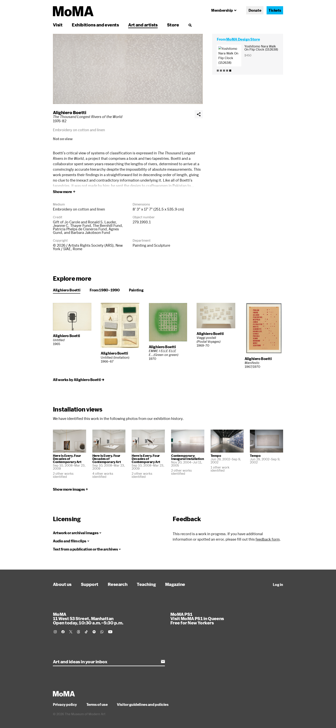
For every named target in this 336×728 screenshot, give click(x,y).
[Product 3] (224, 71)
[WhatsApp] (102, 631)
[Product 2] (221, 71)
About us (62, 584)
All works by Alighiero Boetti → (78, 379)
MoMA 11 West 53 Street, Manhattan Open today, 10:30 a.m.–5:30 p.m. (88, 618)
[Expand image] (128, 69)
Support (89, 584)
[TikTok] (86, 631)
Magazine (175, 584)
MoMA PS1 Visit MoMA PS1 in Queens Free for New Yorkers (197, 618)
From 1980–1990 (105, 290)
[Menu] (190, 25)
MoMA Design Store (243, 39)
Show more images (69, 489)
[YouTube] (110, 631)
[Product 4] (227, 71)
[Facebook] (63, 631)
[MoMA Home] (73, 11)
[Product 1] (218, 71)
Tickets (275, 10)
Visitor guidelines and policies (142, 704)
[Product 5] (230, 71)
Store (173, 24)
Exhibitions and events (95, 25)
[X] (70, 631)
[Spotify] (94, 631)
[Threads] (78, 631)
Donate (254, 10)
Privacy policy (65, 704)
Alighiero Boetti (69, 112)
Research (118, 584)
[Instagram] (55, 631)
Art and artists (143, 25)
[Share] (199, 114)
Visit (57, 25)
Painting (136, 290)
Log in (278, 584)
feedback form (268, 539)
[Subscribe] (163, 661)
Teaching (146, 584)
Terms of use (97, 704)
